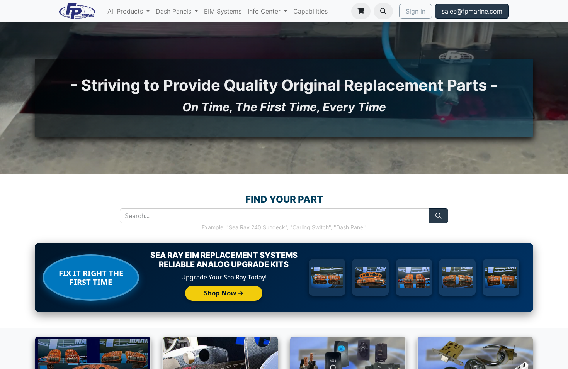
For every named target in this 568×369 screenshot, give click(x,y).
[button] (383, 11)
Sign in (415, 11)
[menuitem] (128, 11)
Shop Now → (224, 292)
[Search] (438, 215)
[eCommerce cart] (361, 11)
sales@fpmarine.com (472, 11)
